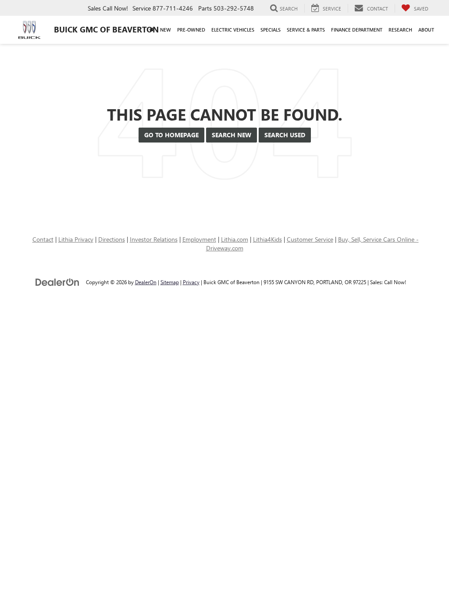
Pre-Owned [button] (191, 29)
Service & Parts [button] (306, 29)
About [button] (426, 29)
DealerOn (146, 281)
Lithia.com (234, 239)
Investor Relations (154, 239)
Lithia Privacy (75, 239)
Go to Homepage (171, 135)
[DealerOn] (57, 282)
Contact (42, 239)
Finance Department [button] (356, 29)
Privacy (191, 281)
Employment (199, 239)
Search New (231, 135)
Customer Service (310, 239)
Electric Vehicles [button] (232, 29)
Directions (111, 239)
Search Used (284, 135)
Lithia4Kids (267, 239)
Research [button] (400, 29)
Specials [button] (270, 29)
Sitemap (169, 281)
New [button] (165, 29)
